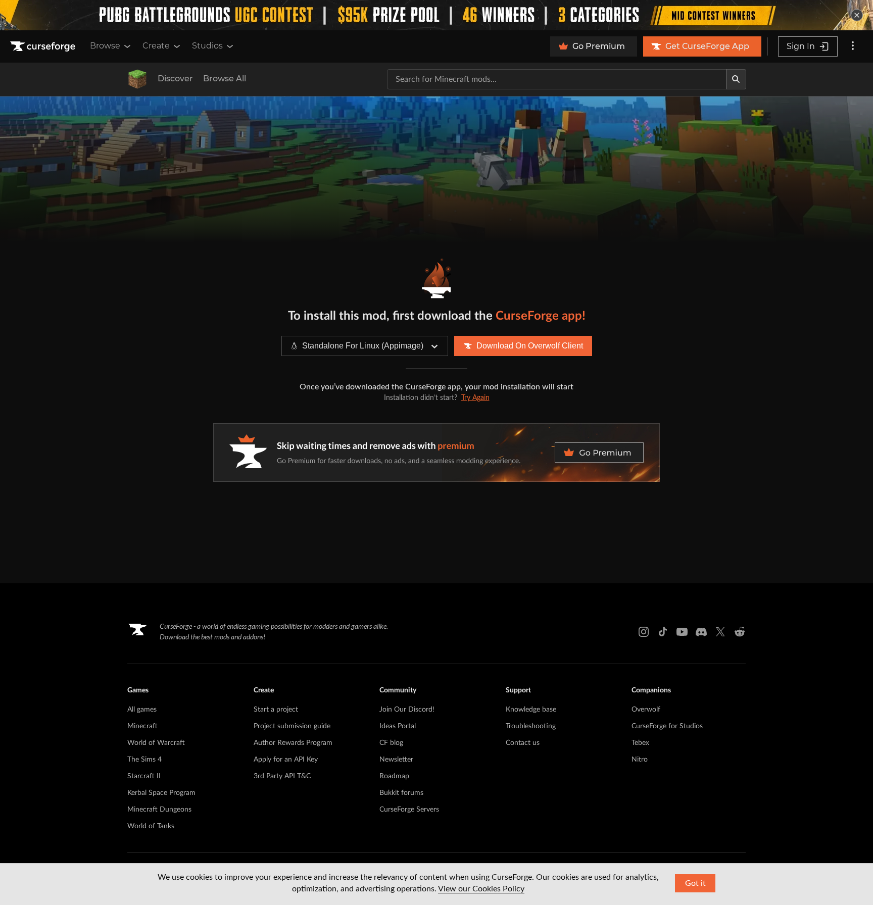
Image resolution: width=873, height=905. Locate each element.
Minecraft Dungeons (159, 809)
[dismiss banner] (857, 15)
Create (156, 46)
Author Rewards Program (293, 742)
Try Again (475, 397)
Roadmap (394, 776)
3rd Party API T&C (282, 776)
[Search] (736, 79)
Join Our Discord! (406, 709)
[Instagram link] (644, 632)
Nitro (640, 759)
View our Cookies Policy (481, 889)
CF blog (391, 742)
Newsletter (396, 759)
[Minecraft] (137, 79)
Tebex (640, 742)
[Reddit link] (740, 632)
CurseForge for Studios (667, 726)
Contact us (523, 742)
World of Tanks (150, 826)
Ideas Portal (397, 726)
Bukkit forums (401, 792)
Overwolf (646, 709)
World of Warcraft (156, 742)
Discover (175, 78)
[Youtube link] (682, 632)
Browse (105, 46)
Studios (207, 46)
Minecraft (142, 726)
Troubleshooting (531, 726)
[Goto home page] (44, 46)
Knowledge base (531, 709)
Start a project (276, 709)
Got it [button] (695, 883)
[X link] (720, 632)
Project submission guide (292, 726)
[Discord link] (701, 632)
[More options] (853, 46)
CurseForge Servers (409, 809)
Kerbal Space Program (161, 792)
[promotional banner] (436, 15)
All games (142, 709)
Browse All (224, 78)
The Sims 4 (144, 759)
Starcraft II (144, 776)
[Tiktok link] (663, 632)
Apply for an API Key (286, 759)
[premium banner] (436, 452)
